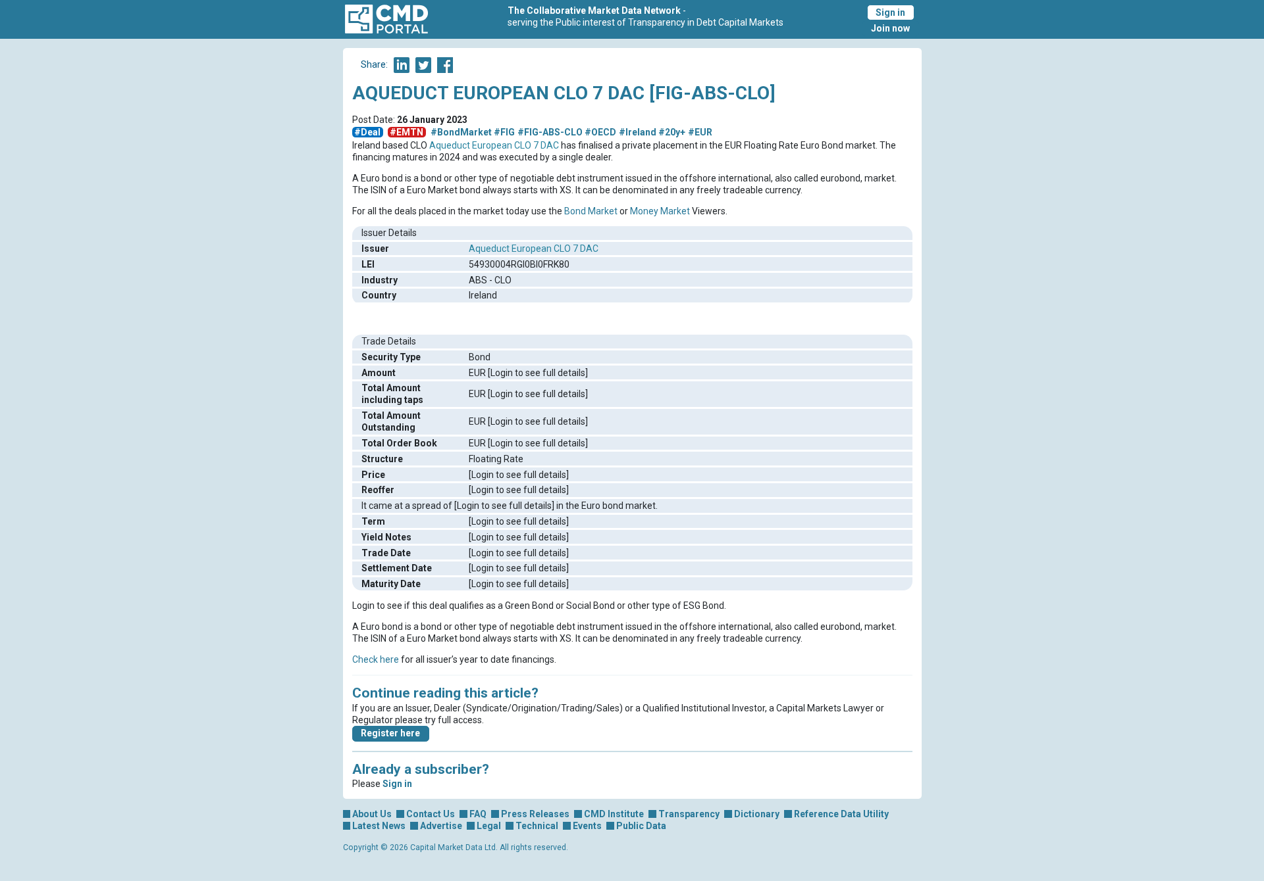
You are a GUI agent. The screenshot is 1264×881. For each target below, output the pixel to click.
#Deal (367, 132)
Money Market (660, 211)
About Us (372, 814)
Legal (489, 826)
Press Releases (535, 814)
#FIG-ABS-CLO (550, 132)
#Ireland (637, 132)
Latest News (379, 826)
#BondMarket (461, 132)
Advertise (441, 826)
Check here (375, 659)
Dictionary (756, 814)
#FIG (504, 132)
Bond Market (591, 211)
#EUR (700, 132)
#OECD (600, 132)
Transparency (689, 814)
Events (587, 826)
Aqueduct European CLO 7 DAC (494, 145)
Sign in (890, 12)
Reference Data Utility (841, 814)
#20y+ (671, 132)
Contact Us (430, 814)
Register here (390, 733)
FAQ (478, 814)
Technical (536, 826)
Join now (890, 28)
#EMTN (406, 132)
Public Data (641, 826)
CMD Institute (614, 814)
